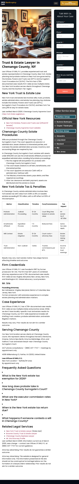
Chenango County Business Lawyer (20, 436)
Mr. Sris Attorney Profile (15, 438)
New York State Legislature (13, 114)
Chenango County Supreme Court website (23, 128)
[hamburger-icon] (56, 3)
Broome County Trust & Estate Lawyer (21, 433)
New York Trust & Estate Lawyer (19, 431)
